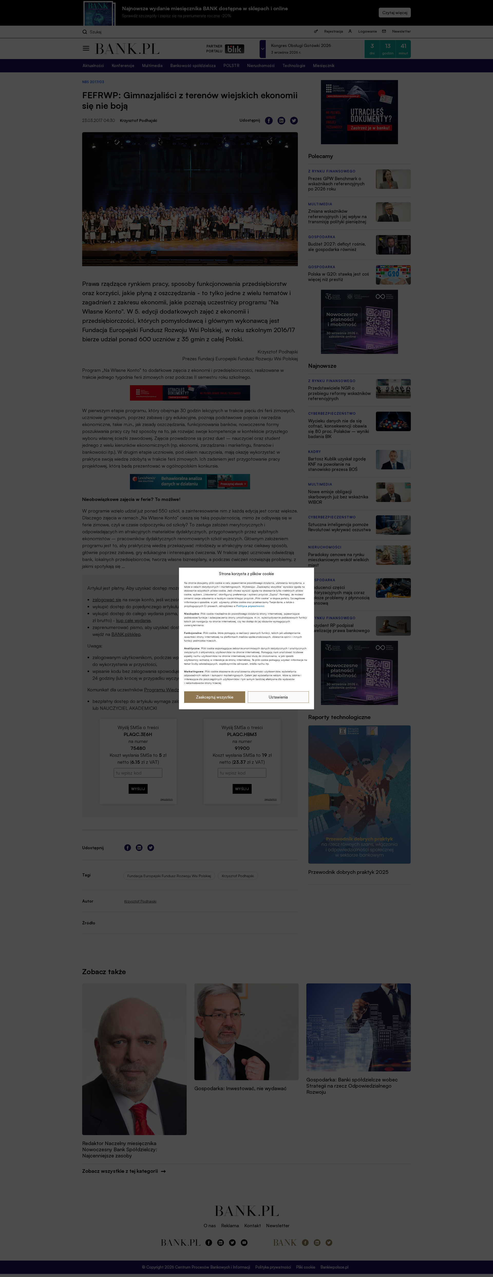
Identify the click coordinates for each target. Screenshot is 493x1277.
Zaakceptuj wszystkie (214, 697)
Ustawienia (278, 697)
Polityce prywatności (250, 605)
